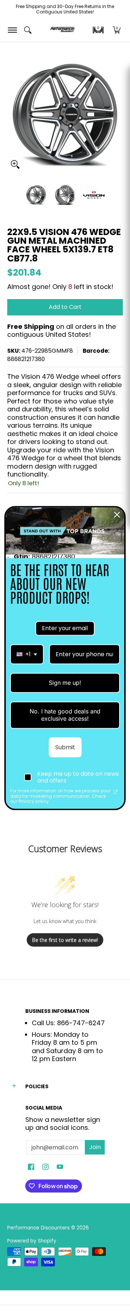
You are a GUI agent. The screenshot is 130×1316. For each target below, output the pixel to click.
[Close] (117, 514)
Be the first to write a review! (65, 939)
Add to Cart (65, 307)
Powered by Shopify (31, 1240)
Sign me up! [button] (65, 682)
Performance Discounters (38, 1227)
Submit (65, 747)
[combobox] (27, 654)
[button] (98, 30)
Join (95, 1147)
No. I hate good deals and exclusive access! (65, 715)
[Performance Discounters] (62, 30)
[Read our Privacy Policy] (115, 792)
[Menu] (12, 30)
